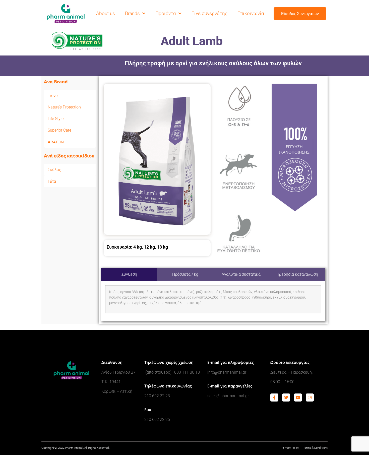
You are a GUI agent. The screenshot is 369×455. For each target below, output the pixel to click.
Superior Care (59, 130)
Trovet (53, 95)
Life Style (56, 118)
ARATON (56, 141)
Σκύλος (54, 169)
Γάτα (52, 181)
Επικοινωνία (250, 13)
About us (105, 13)
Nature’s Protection (64, 107)
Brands (132, 13)
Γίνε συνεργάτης (209, 13)
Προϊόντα (165, 13)
